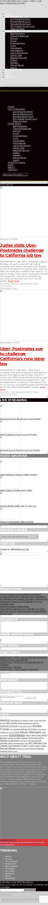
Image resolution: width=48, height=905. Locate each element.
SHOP (8, 72)
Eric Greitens (42, 729)
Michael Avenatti (34, 741)
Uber (14, 288)
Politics (13, 60)
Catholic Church (9, 726)
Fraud (11, 732)
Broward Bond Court (20, 24)
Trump (15, 751)
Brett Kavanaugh (25, 723)
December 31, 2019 (9, 342)
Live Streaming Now (20, 19)
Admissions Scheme (19, 720)
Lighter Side (16, 55)
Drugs (13, 41)
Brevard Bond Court (20, 21)
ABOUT (9, 75)
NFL (31, 743)
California (35, 723)
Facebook (4, 732)
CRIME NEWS (12, 31)
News (35, 283)
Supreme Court (6, 751)
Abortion (5, 720)
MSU (26, 743)
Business (4, 283)
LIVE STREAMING (14, 16)
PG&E (24, 746)
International (16, 50)
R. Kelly (30, 746)
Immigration (16, 48)
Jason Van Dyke (33, 735)
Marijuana (23, 741)
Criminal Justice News (21, 283)
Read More (13, 281)
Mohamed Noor (18, 743)
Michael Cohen (6, 743)
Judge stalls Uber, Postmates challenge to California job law (22, 250)
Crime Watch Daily (25, 726)
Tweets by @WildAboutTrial (14, 549)
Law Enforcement (19, 53)
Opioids (4, 745)
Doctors (14, 38)
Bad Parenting (17, 33)
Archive (42, 720)
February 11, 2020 (9, 239)
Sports (13, 67)
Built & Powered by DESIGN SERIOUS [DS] (26, 899)
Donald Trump (10, 863)
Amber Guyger (33, 720)
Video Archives (17, 29)
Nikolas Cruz (40, 743)
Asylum (3, 723)
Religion (14, 62)
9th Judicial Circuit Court (22, 26)
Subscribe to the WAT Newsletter (16, 882)
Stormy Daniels (36, 748)
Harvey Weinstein (30, 732)
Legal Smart (13, 740)
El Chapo (32, 729)
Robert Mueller (40, 746)
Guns (13, 46)
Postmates (5, 288)
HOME (8, 14)
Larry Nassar (9, 871)
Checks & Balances (19, 36)
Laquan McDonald (29, 738)
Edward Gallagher (21, 729)
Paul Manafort (14, 746)
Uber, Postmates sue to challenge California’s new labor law (22, 356)
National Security (18, 58)
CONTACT (10, 77)
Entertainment (17, 43)
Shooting (20, 748)
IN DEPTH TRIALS (14, 70)
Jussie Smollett (14, 738)
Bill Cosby (11, 723)
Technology (6, 286)
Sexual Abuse (17, 65)
